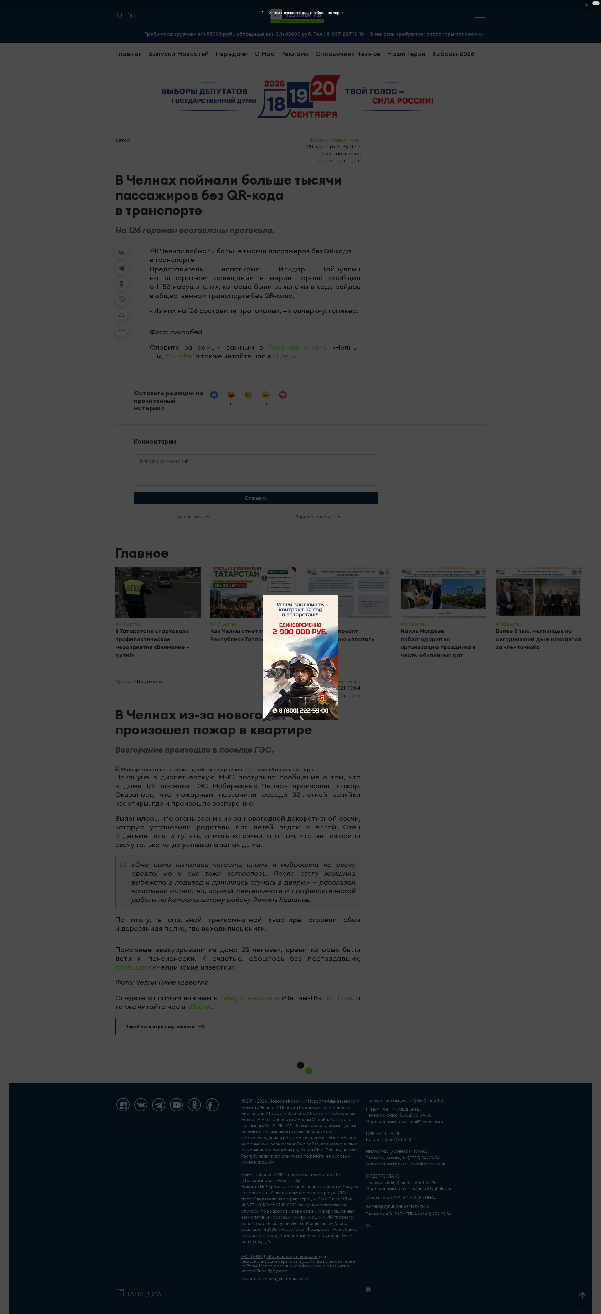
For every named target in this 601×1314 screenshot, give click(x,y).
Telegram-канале (297, 347)
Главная (128, 54)
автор (123, 140)
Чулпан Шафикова (138, 681)
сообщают (133, 967)
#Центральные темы (335, 140)
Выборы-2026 (453, 54)
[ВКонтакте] (121, 252)
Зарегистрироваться (318, 517)
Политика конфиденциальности (274, 1278)
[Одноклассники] (121, 283)
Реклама (295, 54)
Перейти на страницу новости (159, 1026)
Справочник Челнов (348, 54)
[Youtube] (176, 1104)
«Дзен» (285, 356)
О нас (264, 54)
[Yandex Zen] (123, 1104)
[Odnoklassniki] (194, 1104)
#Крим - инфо (344, 681)
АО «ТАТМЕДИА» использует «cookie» (279, 1256)
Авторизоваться (193, 516)
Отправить (256, 497)
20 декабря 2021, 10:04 (333, 688)
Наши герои (406, 54)
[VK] (140, 1104)
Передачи (231, 54)
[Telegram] (121, 268)
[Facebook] (212, 1104)
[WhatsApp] (121, 299)
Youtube (178, 356)
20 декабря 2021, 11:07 (334, 146)
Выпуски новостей (178, 54)
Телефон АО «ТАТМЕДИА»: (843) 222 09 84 (409, 1214)
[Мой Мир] (121, 315)
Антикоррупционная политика (397, 1206)
